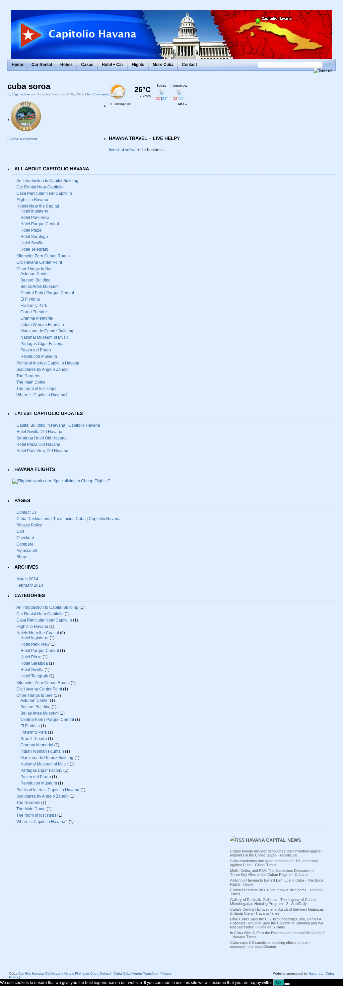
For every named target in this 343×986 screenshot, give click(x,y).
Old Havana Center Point (39, 262)
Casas (87, 64)
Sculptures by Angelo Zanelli (42, 369)
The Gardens (28, 376)
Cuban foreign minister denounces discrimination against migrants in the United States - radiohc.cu (276, 853)
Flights (138, 64)
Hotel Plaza (31, 230)
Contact (189, 64)
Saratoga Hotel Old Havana (41, 438)
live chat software (124, 150)
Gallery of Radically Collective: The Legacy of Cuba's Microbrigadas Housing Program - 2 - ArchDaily (273, 902)
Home (17, 64)
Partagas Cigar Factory (41, 343)
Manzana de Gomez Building (46, 331)
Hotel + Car (112, 64)
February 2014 (29, 585)
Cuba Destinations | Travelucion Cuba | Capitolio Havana (68, 518)
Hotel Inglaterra (34, 211)
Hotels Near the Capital (37, 206)
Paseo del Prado (35, 350)
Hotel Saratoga (34, 236)
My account (26, 550)
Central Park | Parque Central (47, 293)
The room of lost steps (36, 388)
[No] (287, 984)
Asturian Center (34, 273)
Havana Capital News (273, 840)
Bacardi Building (35, 280)
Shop (21, 557)
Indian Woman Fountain (42, 324)
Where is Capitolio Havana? (42, 395)
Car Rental (41, 64)
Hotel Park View (35, 217)
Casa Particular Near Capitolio (44, 193)
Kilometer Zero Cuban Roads (43, 256)
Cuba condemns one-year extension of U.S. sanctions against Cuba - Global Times (274, 863)
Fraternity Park (33, 305)
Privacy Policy (29, 525)
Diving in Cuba (110, 973)
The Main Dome (31, 382)
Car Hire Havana (31, 973)
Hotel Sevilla (32, 243)
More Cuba (163, 64)
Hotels (66, 64)
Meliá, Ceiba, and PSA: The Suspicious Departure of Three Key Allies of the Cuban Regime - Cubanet (272, 873)
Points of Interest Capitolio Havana (47, 363)
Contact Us (26, 512)
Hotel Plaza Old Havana (38, 444)
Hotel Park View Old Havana (42, 450)
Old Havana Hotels (59, 973)
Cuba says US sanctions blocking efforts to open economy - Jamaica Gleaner (270, 944)
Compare (24, 544)
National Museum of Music (44, 337)
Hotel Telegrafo (34, 249)
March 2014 (27, 579)
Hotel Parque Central (39, 224)
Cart (20, 531)
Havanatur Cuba (321, 973)
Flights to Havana (32, 199)
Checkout (25, 538)
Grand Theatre (33, 312)
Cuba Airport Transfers (140, 973)
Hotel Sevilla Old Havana (39, 431)
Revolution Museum (38, 356)
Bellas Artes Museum (39, 286)
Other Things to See (34, 268)
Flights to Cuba (86, 973)
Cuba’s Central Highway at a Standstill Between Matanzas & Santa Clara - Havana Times (277, 911)
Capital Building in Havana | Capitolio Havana (58, 425)
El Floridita (30, 299)
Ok (279, 982)
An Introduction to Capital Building (47, 180)
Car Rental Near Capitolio (40, 187)
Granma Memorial (36, 318)
